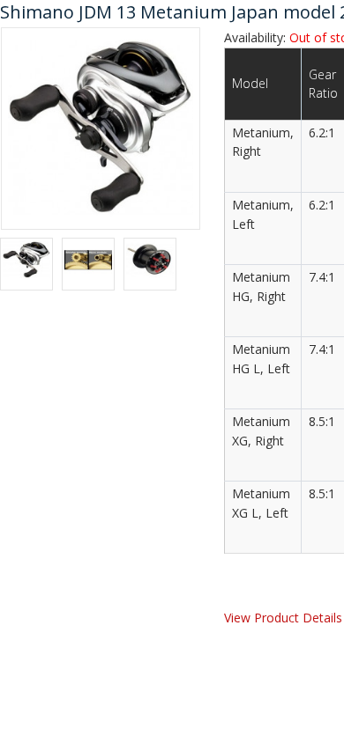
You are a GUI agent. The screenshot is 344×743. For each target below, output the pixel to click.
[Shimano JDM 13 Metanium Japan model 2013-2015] (100, 126)
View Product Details (283, 617)
